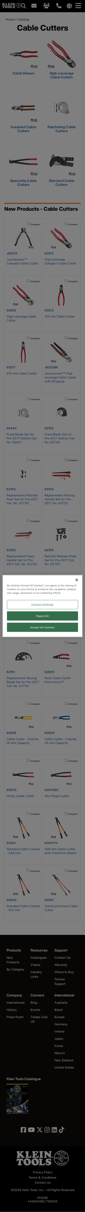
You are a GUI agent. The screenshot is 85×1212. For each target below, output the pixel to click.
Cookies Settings (42, 604)
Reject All (42, 616)
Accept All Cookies (42, 627)
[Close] (77, 580)
